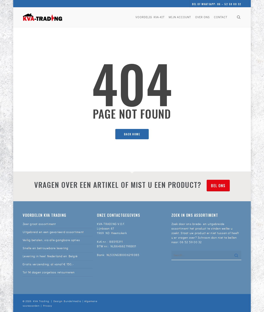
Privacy (47, 305)
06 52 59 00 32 (191, 242)
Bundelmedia (71, 301)
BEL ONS (218, 185)
